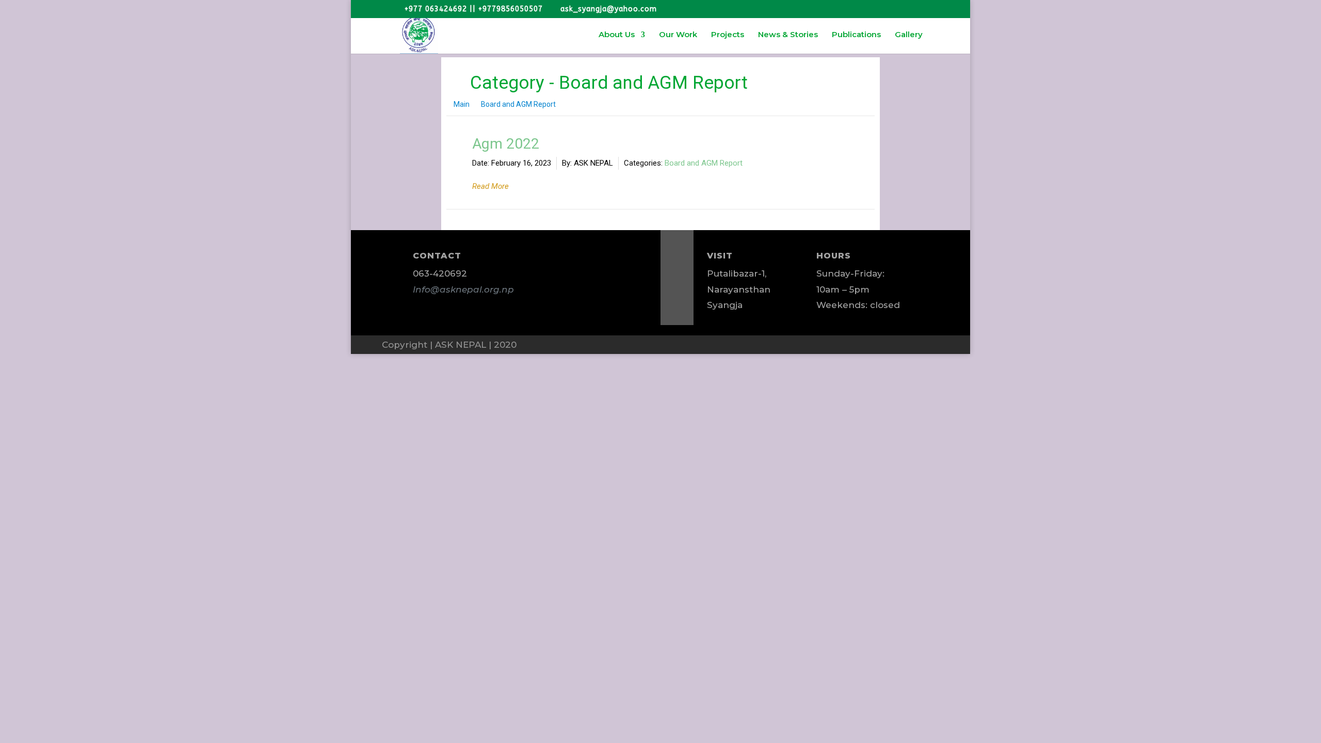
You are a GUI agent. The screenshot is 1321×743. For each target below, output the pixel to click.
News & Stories (788, 35)
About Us (617, 35)
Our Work (678, 35)
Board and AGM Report (704, 163)
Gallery (909, 35)
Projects (727, 35)
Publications (856, 35)
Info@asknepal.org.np (463, 289)
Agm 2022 (505, 143)
